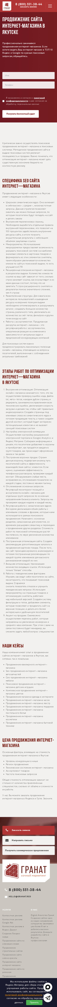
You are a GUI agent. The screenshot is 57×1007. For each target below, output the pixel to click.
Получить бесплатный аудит (20, 113)
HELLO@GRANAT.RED (20, 896)
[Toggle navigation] (50, 6)
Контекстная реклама (12, 915)
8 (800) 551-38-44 (28, 4)
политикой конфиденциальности (23, 995)
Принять (34, 1002)
